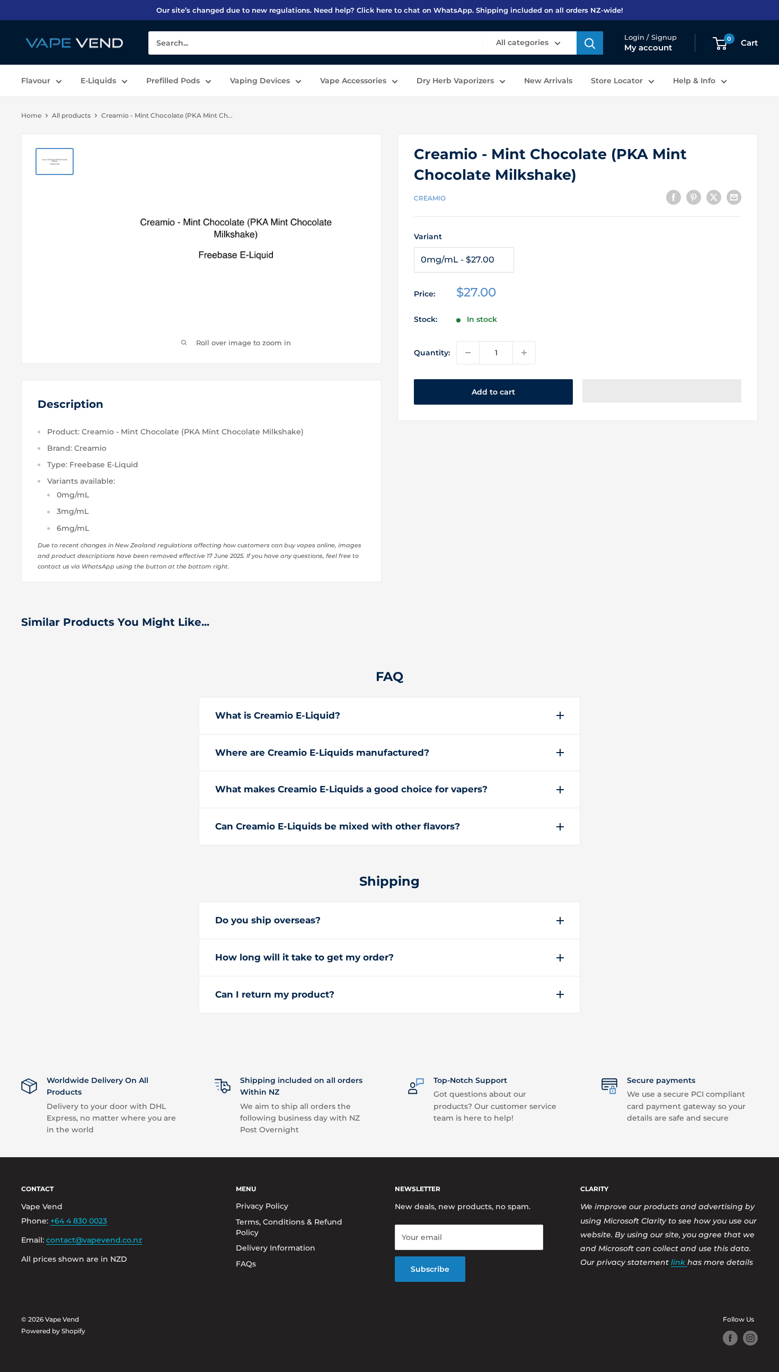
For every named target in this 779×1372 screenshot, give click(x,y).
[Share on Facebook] (673, 196)
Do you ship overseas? (268, 920)
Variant (428, 236)
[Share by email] (734, 196)
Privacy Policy (262, 1206)
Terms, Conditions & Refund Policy (289, 1227)
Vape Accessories (353, 80)
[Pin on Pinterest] (693, 196)
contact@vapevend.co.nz (94, 1240)
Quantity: (432, 352)
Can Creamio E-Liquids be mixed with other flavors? (337, 826)
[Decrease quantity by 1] (468, 353)
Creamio (430, 198)
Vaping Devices (260, 80)
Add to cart (493, 392)
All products (71, 115)
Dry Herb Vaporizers (455, 80)
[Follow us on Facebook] (730, 1338)
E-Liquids (98, 80)
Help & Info (694, 80)
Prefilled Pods (173, 80)
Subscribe (430, 1269)
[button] (661, 391)
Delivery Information (275, 1248)
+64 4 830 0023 (78, 1221)
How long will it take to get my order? (304, 957)
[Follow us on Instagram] (750, 1338)
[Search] (590, 43)
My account (648, 48)
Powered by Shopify (53, 1331)
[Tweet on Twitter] (713, 196)
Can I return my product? (274, 994)
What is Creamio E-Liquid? (277, 715)
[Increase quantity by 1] (524, 353)
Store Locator (617, 80)
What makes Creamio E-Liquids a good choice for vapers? (351, 789)
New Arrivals (548, 80)
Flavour (35, 80)
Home (31, 115)
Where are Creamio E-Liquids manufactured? (322, 752)
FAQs (246, 1264)
